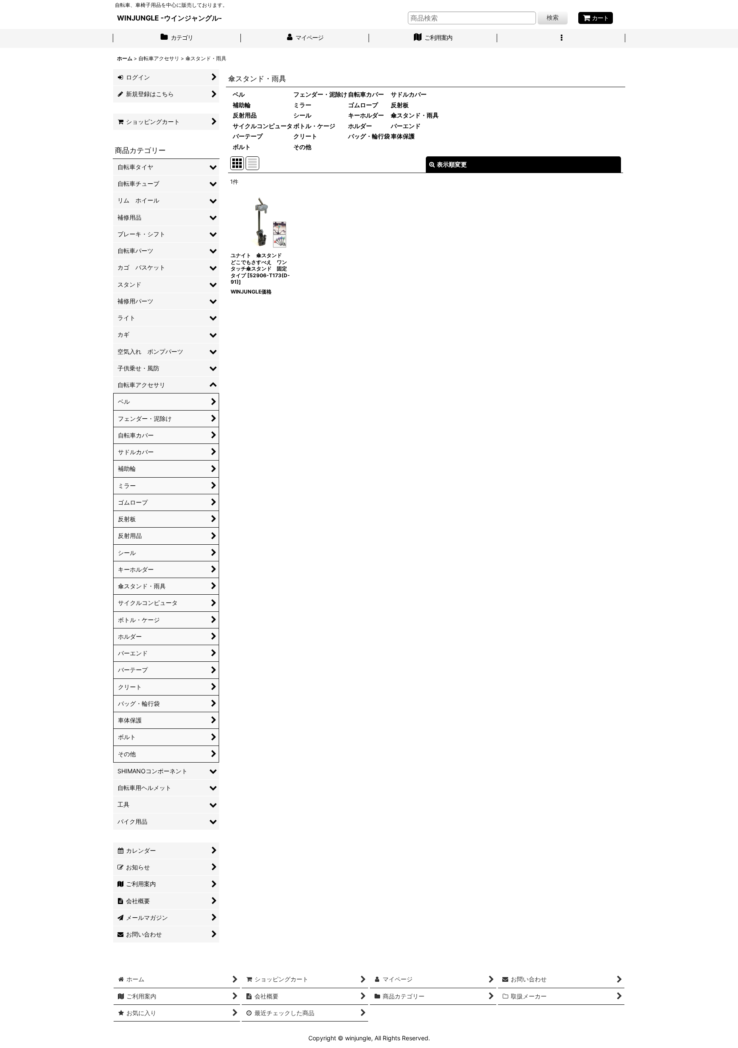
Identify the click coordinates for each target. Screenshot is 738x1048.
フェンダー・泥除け (320, 94)
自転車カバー (366, 94)
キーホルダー (366, 115)
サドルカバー (409, 94)
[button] (561, 38)
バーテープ (248, 136)
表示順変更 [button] (452, 164)
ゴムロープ (363, 105)
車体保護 (403, 136)
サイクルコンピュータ (263, 125)
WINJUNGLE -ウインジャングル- (169, 18)
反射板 (400, 105)
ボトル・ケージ (314, 125)
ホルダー (360, 125)
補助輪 (242, 105)
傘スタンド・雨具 (415, 115)
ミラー (302, 105)
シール (302, 115)
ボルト (242, 146)
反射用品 (245, 115)
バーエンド (406, 125)
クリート (305, 136)
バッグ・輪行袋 (369, 136)
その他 (302, 146)
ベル (239, 94)
